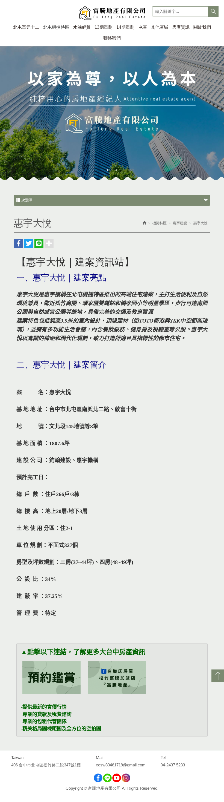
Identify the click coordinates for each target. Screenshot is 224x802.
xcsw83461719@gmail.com (121, 765)
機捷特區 (159, 223)
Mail (99, 757)
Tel (163, 757)
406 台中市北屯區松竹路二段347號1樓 (46, 765)
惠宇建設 (180, 223)
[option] (112, 109)
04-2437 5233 (173, 765)
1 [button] (107, 170)
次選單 (26, 200)
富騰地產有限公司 (112, 13)
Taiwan (17, 757)
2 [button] (116, 170)
